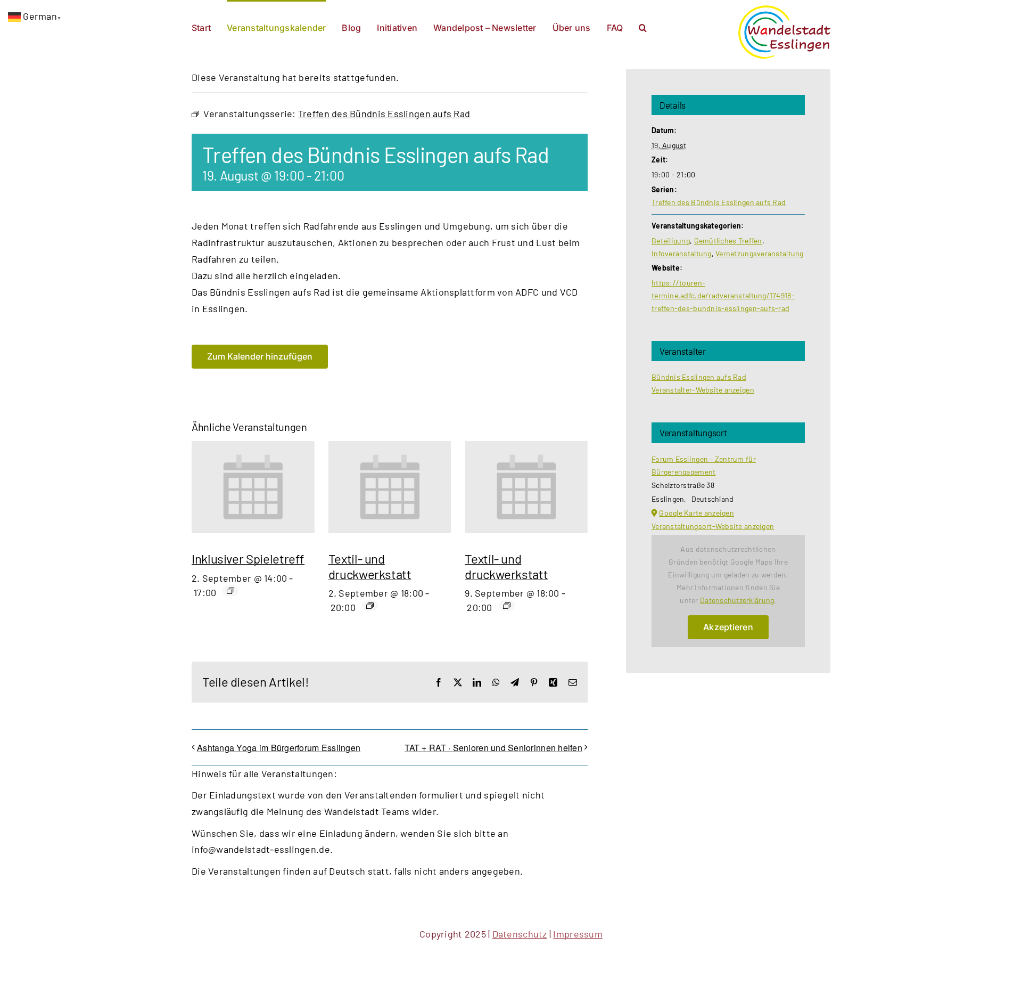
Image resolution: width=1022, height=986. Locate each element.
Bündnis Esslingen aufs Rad (699, 376)
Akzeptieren (728, 627)
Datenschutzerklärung (737, 600)
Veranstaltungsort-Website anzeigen (713, 526)
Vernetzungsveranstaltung (759, 253)
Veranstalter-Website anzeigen (703, 389)
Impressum (577, 934)
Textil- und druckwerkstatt (369, 566)
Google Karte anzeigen (696, 512)
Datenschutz (519, 934)
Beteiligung (671, 240)
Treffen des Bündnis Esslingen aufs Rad (719, 202)
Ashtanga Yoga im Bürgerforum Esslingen (278, 747)
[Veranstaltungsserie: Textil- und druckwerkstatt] (370, 605)
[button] (643, 26)
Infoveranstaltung (682, 253)
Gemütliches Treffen (728, 240)
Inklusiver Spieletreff (248, 558)
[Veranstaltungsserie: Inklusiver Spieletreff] (230, 591)
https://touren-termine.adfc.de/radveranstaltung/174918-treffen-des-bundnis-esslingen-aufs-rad (723, 295)
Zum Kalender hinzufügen (259, 357)
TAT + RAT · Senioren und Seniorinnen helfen (493, 747)
